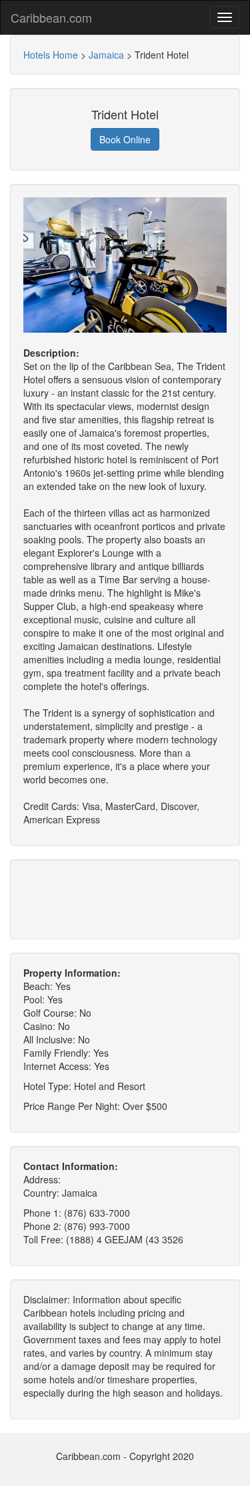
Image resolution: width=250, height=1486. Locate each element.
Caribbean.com (51, 17)
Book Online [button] (125, 139)
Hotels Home (50, 54)
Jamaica (106, 54)
